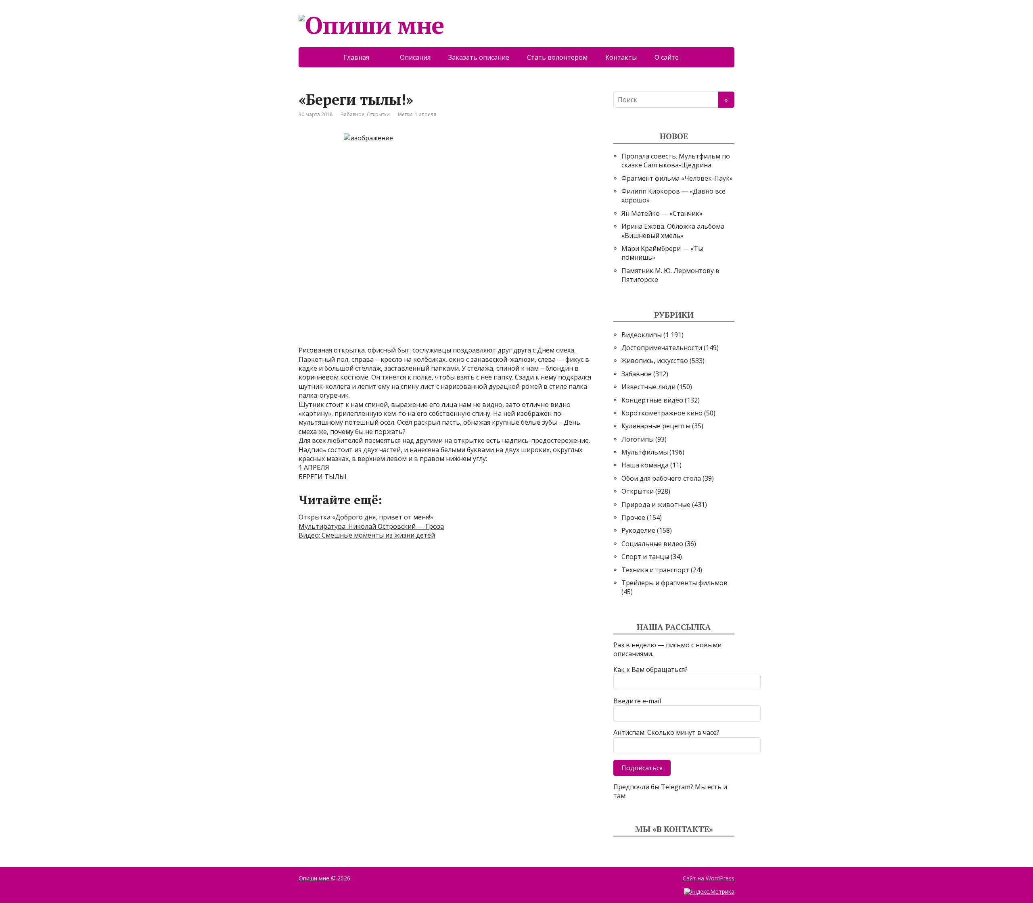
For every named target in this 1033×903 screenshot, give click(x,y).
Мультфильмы (644, 452)
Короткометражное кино (662, 413)
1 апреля (425, 114)
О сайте (672, 57)
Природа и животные (655, 504)
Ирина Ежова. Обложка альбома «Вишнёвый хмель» (672, 231)
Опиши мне (314, 878)
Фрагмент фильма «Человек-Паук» (677, 178)
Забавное (352, 114)
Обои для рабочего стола (661, 478)
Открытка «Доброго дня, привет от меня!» (366, 517)
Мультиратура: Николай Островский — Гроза (371, 526)
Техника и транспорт (655, 569)
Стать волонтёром (557, 57)
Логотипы (637, 439)
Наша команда (645, 465)
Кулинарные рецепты (655, 425)
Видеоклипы (641, 334)
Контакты (621, 57)
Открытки (378, 114)
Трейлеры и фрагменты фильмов (674, 582)
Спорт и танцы (645, 556)
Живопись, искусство (654, 360)
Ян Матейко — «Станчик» (662, 213)
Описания (415, 57)
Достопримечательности (661, 347)
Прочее (633, 517)
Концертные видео (652, 400)
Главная (362, 57)
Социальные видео (652, 543)
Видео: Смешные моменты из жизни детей (367, 535)
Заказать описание (478, 57)
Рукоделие (638, 530)
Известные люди (648, 386)
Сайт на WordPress (708, 878)
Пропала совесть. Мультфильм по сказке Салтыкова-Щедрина (675, 160)
